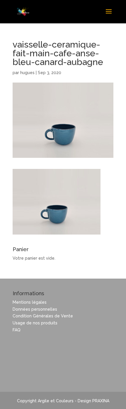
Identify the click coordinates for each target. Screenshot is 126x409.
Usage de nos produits (35, 323)
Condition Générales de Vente (43, 316)
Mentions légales (30, 302)
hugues (27, 72)
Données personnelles (35, 309)
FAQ (17, 330)
